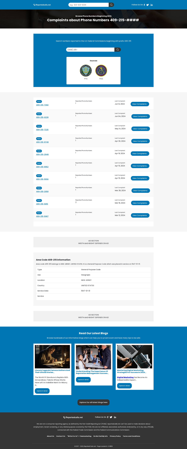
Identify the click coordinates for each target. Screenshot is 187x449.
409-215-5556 (42, 179)
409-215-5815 (42, 204)
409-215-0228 (42, 117)
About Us (50, 436)
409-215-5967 (42, 216)
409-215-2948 (42, 154)
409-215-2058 (42, 191)
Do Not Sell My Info (101, 436)
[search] (111, 5)
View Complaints (139, 104)
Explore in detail (42, 391)
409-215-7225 (42, 129)
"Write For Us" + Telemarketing (79, 436)
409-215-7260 (42, 105)
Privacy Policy (115, 436)
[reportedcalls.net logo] (73, 417)
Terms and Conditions (131, 436)
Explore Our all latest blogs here (93, 402)
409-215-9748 (42, 142)
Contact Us (60, 436)
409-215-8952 (42, 167)
